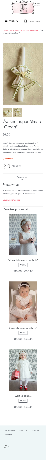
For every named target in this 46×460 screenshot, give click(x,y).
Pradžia (5, 30)
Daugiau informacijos (11, 199)
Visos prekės (10, 430)
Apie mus (23, 430)
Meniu (13, 20)
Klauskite (16, 165)
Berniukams (24, 30)
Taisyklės (35, 430)
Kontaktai (8, 434)
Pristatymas (22, 177)
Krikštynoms (14, 30)
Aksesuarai (34, 30)
